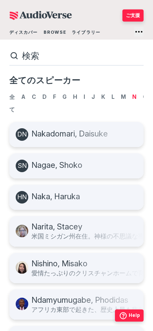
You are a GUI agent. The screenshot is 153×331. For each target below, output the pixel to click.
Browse (55, 32)
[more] (139, 31)
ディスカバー (23, 32)
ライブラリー (86, 32)
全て (12, 103)
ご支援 (133, 15)
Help (134, 315)
